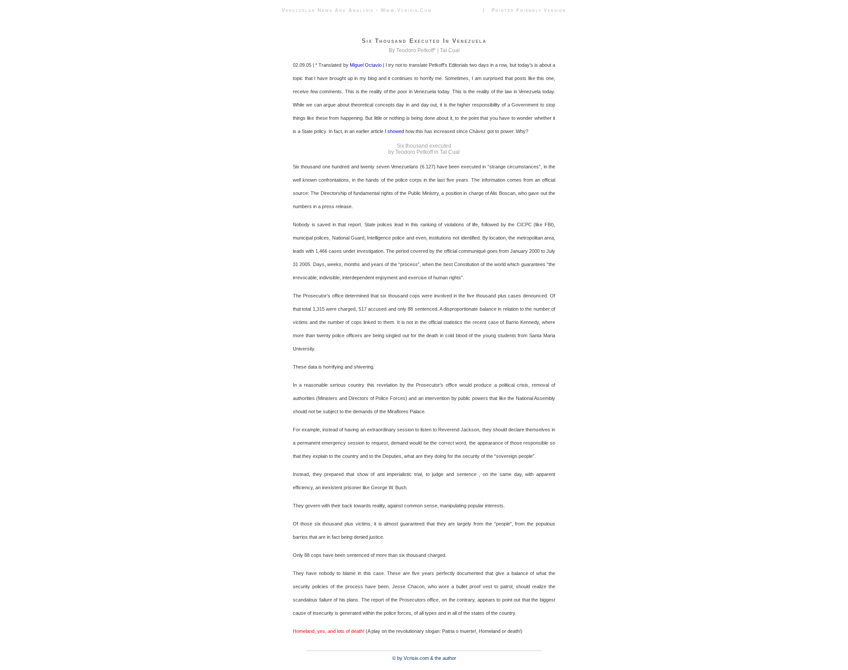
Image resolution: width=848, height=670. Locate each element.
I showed (394, 131)
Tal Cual (450, 50)
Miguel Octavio (366, 65)
